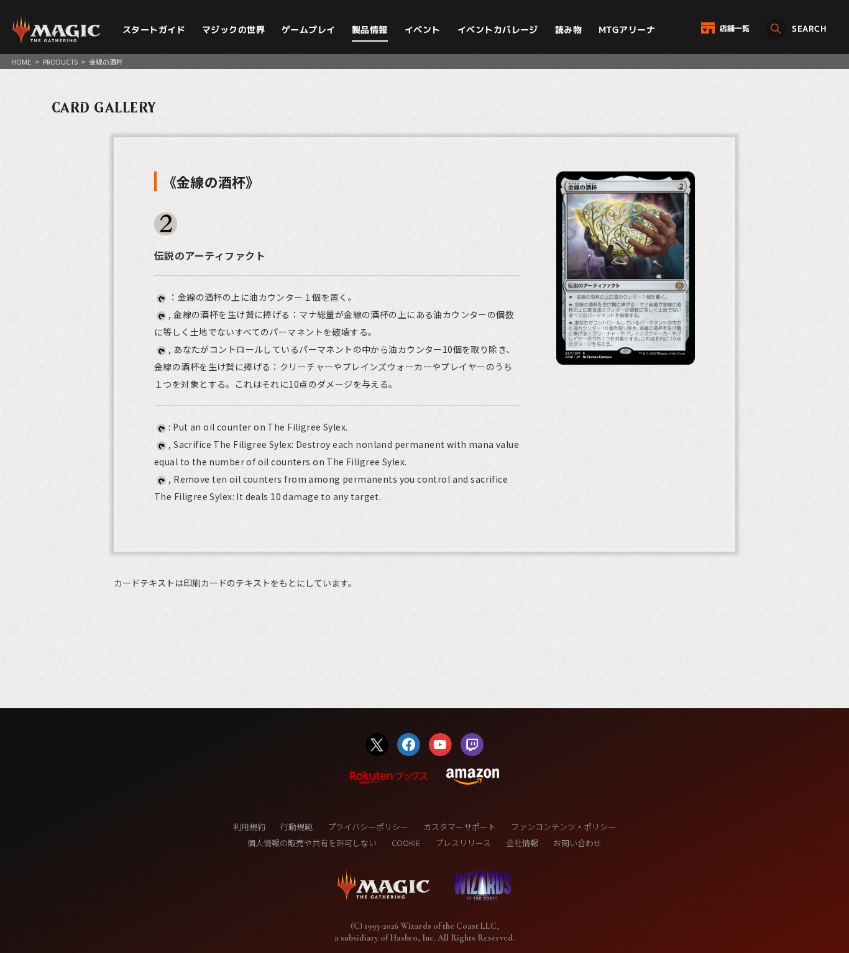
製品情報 (370, 29)
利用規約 (249, 826)
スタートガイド (153, 29)
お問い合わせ (577, 843)
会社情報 (522, 843)
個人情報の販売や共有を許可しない (312, 843)
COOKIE (406, 843)
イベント (423, 29)
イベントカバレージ (497, 29)
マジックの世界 (233, 29)
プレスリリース (463, 843)
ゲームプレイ (309, 29)
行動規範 (296, 826)
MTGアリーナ (627, 29)
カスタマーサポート (459, 826)
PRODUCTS (60, 61)
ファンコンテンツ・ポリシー (563, 826)
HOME (21, 61)
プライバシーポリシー (368, 826)
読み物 (568, 29)
